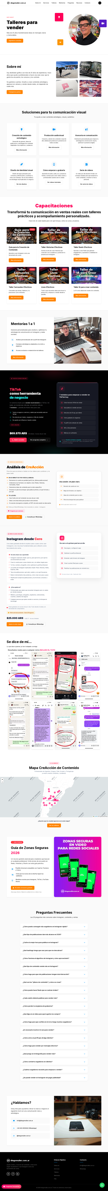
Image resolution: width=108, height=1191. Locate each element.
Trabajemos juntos (15, 92)
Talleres (53, 3)
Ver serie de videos (86, 184)
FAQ (55, 1179)
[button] (54, 926)
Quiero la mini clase (15, 624)
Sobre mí (38, 3)
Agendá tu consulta (15, 39)
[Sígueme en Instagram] (8, 1174)
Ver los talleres (54, 825)
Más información (21, 150)
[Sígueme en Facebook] (13, 1174)
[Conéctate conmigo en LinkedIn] (17, 1174)
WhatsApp (83, 1169)
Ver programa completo (38, 440)
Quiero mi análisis (14, 517)
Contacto (87, 3)
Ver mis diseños (21, 184)
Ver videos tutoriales (54, 182)
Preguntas (71, 3)
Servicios (46, 3)
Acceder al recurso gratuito (23, 888)
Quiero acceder (19, 440)
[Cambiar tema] (99, 2)
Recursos (79, 3)
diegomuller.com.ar (18, 3)
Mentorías (62, 3)
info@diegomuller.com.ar (87, 1165)
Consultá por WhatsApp (34, 517)
